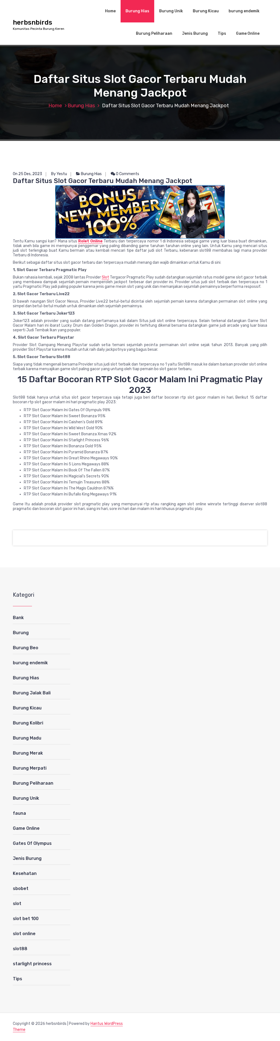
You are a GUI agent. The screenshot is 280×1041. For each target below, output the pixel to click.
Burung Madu (27, 738)
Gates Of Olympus (32, 843)
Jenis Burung (195, 33)
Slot (105, 277)
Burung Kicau (206, 11)
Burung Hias (137, 11)
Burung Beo (25, 647)
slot (17, 903)
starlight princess (32, 963)
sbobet (20, 888)
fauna (19, 813)
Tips (222, 33)
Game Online (247, 33)
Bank (18, 617)
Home (110, 11)
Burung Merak (28, 753)
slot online (24, 933)
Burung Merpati (29, 768)
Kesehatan (25, 873)
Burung (21, 632)
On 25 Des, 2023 (27, 174)
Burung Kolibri (28, 723)
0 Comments (127, 174)
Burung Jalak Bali (32, 692)
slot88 (20, 948)
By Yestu (59, 174)
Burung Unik (171, 11)
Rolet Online (90, 241)
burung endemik (244, 11)
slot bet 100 (26, 918)
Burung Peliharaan (154, 33)
